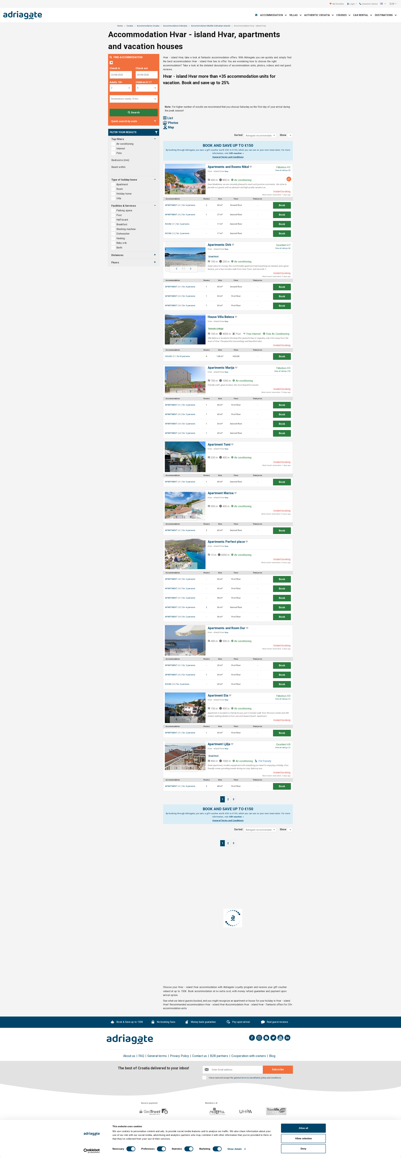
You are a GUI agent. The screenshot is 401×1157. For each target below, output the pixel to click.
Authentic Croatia (318, 15)
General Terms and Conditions (227, 157)
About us (129, 1056)
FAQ (141, 1056)
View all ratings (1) (282, 699)
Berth (119, 247)
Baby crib (121, 242)
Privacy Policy (179, 1056)
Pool (119, 215)
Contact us (199, 1056)
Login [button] (352, 4)
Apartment (122, 184)
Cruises (342, 15)
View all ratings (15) (282, 371)
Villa (119, 198)
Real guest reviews (277, 1021)
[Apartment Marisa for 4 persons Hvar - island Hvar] (183, 505)
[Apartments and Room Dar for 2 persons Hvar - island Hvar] (183, 640)
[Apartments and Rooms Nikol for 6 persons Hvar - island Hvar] (183, 179)
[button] (383, 4)
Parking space (124, 210)
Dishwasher (123, 233)
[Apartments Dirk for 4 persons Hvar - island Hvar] (183, 257)
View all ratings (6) (282, 248)
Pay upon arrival (241, 1021)
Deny (303, 1148)
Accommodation (272, 15)
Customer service (369, 4)
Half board (122, 219)
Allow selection (303, 1138)
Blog (272, 1056)
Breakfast (121, 224)
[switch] (161, 1148)
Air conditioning (124, 143)
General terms (157, 1056)
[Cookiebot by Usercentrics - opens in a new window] (91, 1151)
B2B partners (219, 1056)
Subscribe (278, 1069)
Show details (234, 1149)
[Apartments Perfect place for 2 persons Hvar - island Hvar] (183, 554)
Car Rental (361, 15)
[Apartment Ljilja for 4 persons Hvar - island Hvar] (183, 756)
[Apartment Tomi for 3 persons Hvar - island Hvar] (183, 456)
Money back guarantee (203, 1021)
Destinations (385, 15)
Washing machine (126, 229)
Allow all (303, 1128)
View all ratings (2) (282, 170)
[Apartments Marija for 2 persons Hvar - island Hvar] (183, 380)
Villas (294, 15)
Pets (119, 153)
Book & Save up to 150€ (129, 1021)
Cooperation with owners (248, 1056)
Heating (120, 238)
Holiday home (124, 193)
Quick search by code (124, 121)
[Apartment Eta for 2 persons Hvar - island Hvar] (183, 707)
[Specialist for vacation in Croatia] (129, 1039)
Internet (120, 148)
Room (119, 189)
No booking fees (165, 1021)
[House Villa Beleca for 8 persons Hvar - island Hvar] (183, 329)
